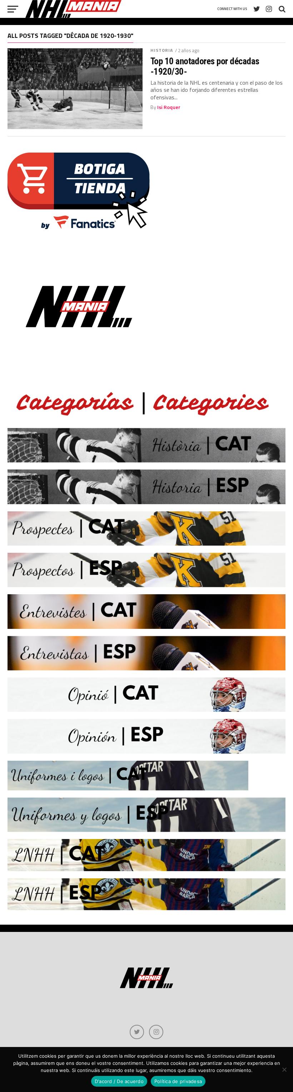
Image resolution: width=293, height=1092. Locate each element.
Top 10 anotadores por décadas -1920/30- (204, 66)
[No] (284, 1069)
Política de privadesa (178, 1081)
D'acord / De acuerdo (119, 1081)
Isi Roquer (168, 107)
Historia (161, 50)
